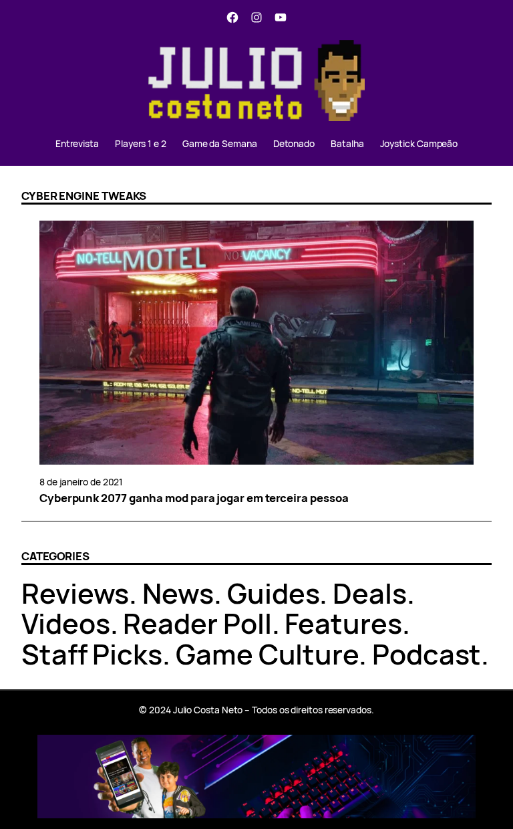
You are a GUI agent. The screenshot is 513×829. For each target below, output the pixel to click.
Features (343, 623)
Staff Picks (91, 654)
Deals (370, 593)
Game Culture (267, 654)
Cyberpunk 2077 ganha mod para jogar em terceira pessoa (194, 498)
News (178, 593)
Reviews (75, 593)
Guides (273, 593)
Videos (65, 623)
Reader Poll (197, 623)
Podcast (426, 654)
